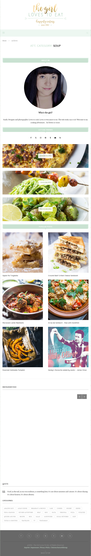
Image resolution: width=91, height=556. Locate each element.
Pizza (73, 512)
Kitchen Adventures (26, 512)
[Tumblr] (50, 138)
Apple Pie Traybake (10, 276)
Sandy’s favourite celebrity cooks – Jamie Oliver (67, 370)
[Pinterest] (45, 138)
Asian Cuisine (22, 508)
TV (34, 520)
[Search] (87, 32)
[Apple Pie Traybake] (22, 252)
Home (4, 41)
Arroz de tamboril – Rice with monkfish (63, 323)
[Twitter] (36, 138)
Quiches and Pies (10, 516)
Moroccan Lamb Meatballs (13, 323)
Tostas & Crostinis (11, 520)
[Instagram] (40, 138)
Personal (63, 512)
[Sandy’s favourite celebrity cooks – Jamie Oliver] (68, 347)
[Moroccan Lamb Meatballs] (22, 300)
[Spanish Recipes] (45, 156)
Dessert (69, 508)
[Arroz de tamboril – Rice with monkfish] (68, 300)
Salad (38, 516)
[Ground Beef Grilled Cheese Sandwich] (68, 252)
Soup (74, 516)
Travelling (26, 520)
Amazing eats (9, 508)
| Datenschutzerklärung (58, 548)
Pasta (54, 512)
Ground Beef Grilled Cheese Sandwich (63, 276)
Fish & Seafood (9, 512)
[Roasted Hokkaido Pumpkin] (22, 347)
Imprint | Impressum (31, 548)
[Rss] (60, 138)
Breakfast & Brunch (38, 508)
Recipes (22, 516)
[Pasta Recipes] (45, 182)
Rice (30, 516)
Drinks (78, 508)
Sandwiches (48, 516)
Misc (46, 512)
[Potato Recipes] (45, 209)
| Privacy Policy (44, 548)
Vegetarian (43, 520)
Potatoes (82, 512)
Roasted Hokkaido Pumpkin (13, 370)
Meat (39, 512)
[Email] (55, 138)
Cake (51, 508)
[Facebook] (31, 138)
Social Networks (62, 516)
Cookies (59, 508)
